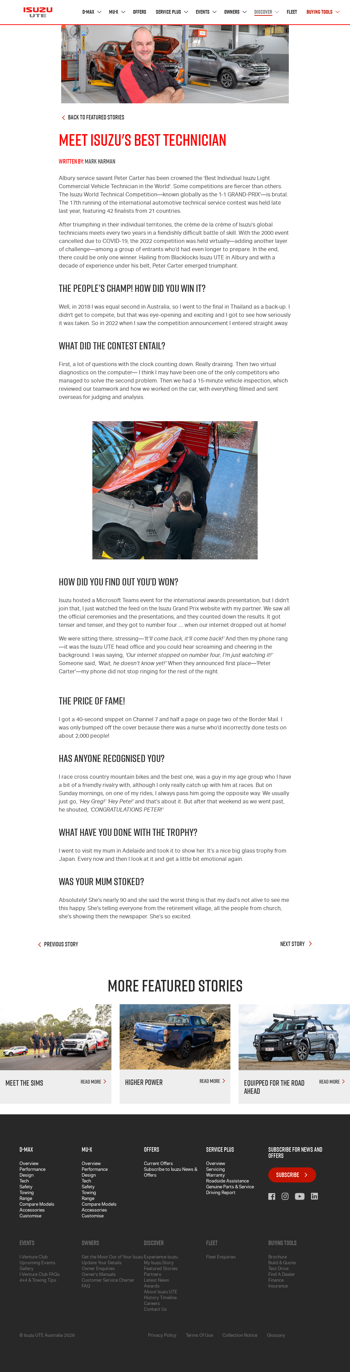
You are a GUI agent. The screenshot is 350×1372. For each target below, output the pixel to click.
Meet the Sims (24, 1083)
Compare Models (36, 1205)
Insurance (278, 1286)
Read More (91, 1081)
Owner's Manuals (99, 1275)
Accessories (32, 1210)
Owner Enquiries (98, 1269)
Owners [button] (232, 12)
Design (26, 1176)
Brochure (277, 1257)
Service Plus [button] (169, 12)
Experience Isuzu (161, 1257)
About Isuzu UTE (160, 1292)
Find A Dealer (281, 1275)
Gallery (26, 1269)
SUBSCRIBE (287, 1174)
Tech (24, 1181)
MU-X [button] (114, 12)
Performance (32, 1170)
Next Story (293, 944)
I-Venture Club (33, 1257)
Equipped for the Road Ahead (274, 1087)
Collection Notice (240, 1336)
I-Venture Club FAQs (39, 1275)
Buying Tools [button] (320, 12)
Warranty (215, 1176)
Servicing (215, 1170)
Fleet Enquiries (221, 1257)
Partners (152, 1275)
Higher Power (144, 1082)
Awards (152, 1286)
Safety (25, 1187)
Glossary (276, 1336)
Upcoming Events (37, 1263)
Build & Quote (282, 1263)
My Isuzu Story (159, 1263)
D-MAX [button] (88, 12)
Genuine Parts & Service (230, 1187)
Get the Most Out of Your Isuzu (112, 1257)
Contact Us (155, 1310)
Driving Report (220, 1193)
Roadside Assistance (227, 1181)
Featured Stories (161, 1269)
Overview (29, 1164)
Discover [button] (263, 12)
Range (25, 1199)
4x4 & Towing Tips (37, 1281)
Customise (30, 1216)
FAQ (86, 1286)
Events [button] (203, 12)
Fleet (292, 12)
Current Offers (158, 1164)
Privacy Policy (162, 1336)
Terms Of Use (199, 1336)
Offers (139, 12)
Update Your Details (102, 1263)
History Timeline (160, 1298)
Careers (152, 1304)
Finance (276, 1281)
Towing (26, 1193)
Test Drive (278, 1269)
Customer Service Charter (108, 1281)
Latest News (156, 1281)
